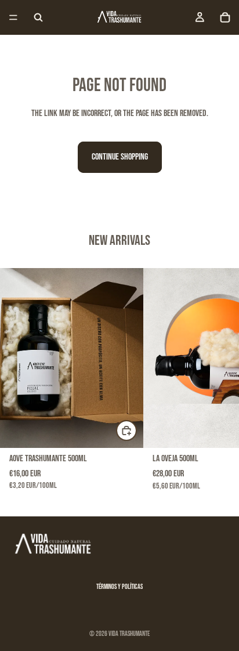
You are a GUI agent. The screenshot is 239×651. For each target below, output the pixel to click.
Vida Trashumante (129, 634)
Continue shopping (120, 156)
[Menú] (13, 17)
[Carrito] (225, 17)
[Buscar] (38, 17)
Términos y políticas (119, 587)
